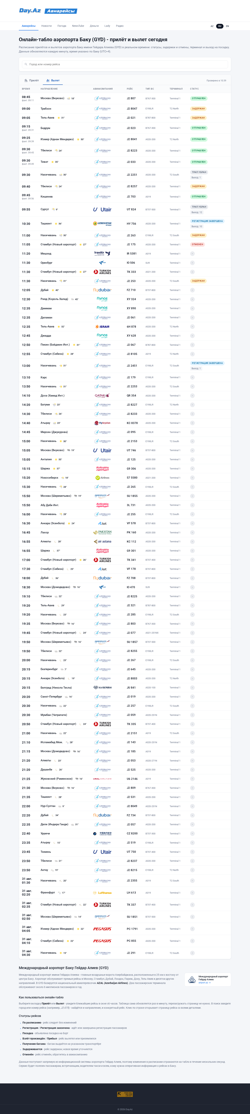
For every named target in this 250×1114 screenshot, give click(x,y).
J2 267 (131, 660)
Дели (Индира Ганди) (55, 824)
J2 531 (131, 797)
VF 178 (131, 569)
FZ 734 (131, 815)
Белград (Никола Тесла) (56, 687)
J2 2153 (132, 441)
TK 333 (131, 272)
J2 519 (131, 842)
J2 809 (131, 788)
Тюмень (46, 851)
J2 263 (131, 235)
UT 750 (131, 851)
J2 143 (131, 742)
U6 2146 (132, 779)
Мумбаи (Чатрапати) (54, 715)
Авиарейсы (29, 25)
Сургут (45, 209)
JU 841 (131, 687)
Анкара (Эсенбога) (53, 523)
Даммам (46, 308)
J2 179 (131, 377)
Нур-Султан (48, 806)
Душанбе (47, 769)
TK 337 (131, 904)
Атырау (46, 423)
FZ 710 (131, 290)
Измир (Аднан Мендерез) (57, 139)
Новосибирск (50, 477)
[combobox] (128, 64)
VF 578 (131, 523)
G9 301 (131, 550)
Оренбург (46, 262)
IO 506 (131, 262)
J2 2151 (132, 733)
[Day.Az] (30, 11)
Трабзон (46, 108)
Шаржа (46, 468)
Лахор (45, 532)
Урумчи (45, 833)
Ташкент (46, 223)
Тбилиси (47, 150)
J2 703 (131, 196)
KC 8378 (132, 423)
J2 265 (131, 486)
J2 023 (131, 128)
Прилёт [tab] (34, 80)
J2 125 (131, 459)
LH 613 (131, 892)
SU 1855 (132, 496)
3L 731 (131, 505)
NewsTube (78, 25)
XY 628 (131, 335)
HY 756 (131, 223)
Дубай (45, 290)
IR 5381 (132, 253)
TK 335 (131, 724)
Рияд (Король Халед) (55, 299)
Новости (46, 25)
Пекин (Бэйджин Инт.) (55, 344)
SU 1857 (132, 642)
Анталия (46, 459)
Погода (61, 25)
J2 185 (131, 751)
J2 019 (131, 696)
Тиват (45, 161)
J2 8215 (132, 870)
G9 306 (131, 468)
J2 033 (131, 162)
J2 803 (131, 623)
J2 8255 (132, 651)
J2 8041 (132, 139)
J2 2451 (132, 365)
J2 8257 (132, 186)
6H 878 (131, 326)
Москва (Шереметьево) (56, 495)
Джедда (46, 335)
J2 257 (131, 705)
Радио (120, 25)
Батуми (46, 404)
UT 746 (131, 450)
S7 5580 (132, 477)
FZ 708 (131, 578)
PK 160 (131, 532)
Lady (107, 25)
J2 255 (131, 514)
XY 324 (131, 299)
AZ (212, 26)
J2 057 (131, 824)
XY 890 (131, 308)
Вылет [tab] (55, 80)
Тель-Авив (48, 117)
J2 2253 (132, 386)
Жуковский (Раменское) (57, 778)
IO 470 (131, 587)
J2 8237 (132, 861)
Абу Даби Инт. (50, 505)
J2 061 (131, 317)
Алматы (46, 541)
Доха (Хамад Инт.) (52, 395)
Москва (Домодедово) (56, 587)
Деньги (94, 25)
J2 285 (131, 614)
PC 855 (131, 941)
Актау (45, 870)
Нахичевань (49, 174)
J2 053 (131, 760)
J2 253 (131, 281)
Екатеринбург (49, 669)
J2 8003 (132, 678)
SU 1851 (132, 917)
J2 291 (131, 953)
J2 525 (131, 769)
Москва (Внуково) (53, 98)
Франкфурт (48, 892)
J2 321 (131, 605)
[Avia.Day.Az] (61, 11)
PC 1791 (132, 929)
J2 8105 (132, 354)
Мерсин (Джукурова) (54, 432)
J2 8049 (132, 806)
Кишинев (47, 196)
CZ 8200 (132, 833)
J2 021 (131, 117)
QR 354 (131, 395)
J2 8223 (132, 150)
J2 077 (131, 633)
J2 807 (131, 98)
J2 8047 (132, 108)
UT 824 (131, 209)
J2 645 (131, 669)
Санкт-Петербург (52, 696)
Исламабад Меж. (52, 742)
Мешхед (46, 253)
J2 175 (131, 244)
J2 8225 (132, 596)
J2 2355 (132, 880)
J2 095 (131, 432)
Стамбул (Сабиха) (52, 353)
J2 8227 (132, 404)
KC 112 (131, 541)
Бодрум (45, 128)
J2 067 (131, 344)
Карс (44, 377)
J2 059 (131, 715)
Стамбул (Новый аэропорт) (59, 244)
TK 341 (131, 560)
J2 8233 (132, 414)
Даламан (46, 317)
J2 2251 (132, 174)
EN (227, 26)
